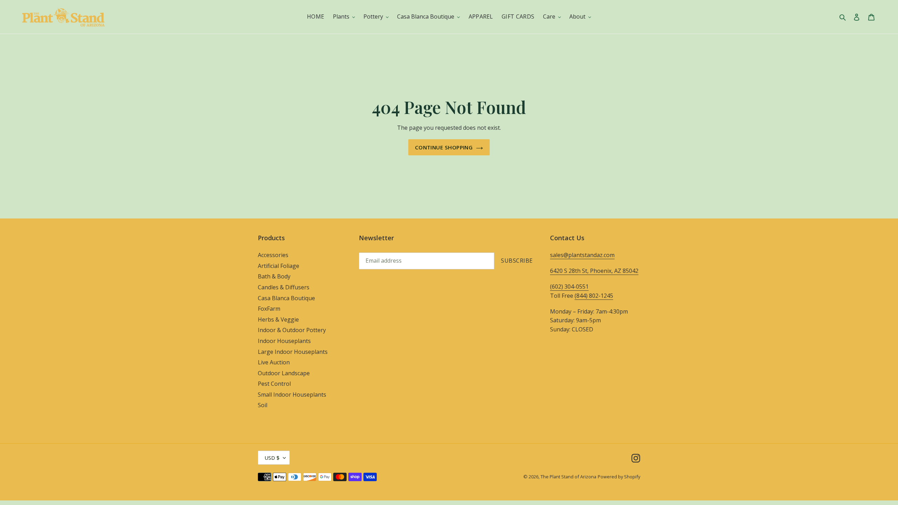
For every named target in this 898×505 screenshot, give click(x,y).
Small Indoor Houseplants (292, 394)
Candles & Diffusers (283, 287)
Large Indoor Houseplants (293, 352)
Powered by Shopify (619, 476)
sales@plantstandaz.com (582, 255)
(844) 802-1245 (594, 295)
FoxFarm (269, 308)
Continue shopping (444, 147)
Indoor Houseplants (284, 341)
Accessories (273, 255)
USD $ (272, 457)
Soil (262, 405)
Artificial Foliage (278, 266)
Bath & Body (274, 276)
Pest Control (274, 384)
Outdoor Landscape (284, 373)
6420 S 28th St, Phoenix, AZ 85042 (594, 271)
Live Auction (274, 362)
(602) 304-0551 (569, 286)
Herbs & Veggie (278, 319)
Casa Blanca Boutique (286, 298)
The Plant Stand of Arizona (568, 476)
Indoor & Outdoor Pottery (292, 330)
